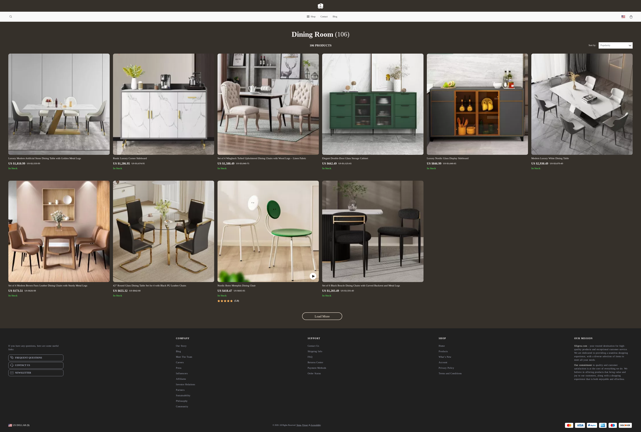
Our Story (181, 346)
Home (442, 346)
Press (178, 368)
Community (182, 406)
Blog (335, 16)
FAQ (310, 357)
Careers (180, 362)
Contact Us (313, 346)
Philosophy (182, 401)
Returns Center (315, 362)
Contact (324, 16)
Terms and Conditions (450, 373)
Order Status (314, 373)
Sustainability (183, 395)
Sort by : (593, 45)
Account (443, 362)
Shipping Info (315, 351)
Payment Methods (317, 368)
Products (443, 351)
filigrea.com (580, 346)
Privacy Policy (446, 368)
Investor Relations (185, 384)
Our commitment (583, 365)
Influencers (182, 373)
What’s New (445, 357)
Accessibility (316, 425)
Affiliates (181, 379)
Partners (180, 390)
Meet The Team (184, 357)
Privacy (305, 425)
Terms (298, 425)
